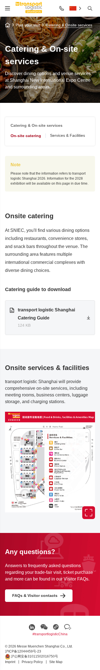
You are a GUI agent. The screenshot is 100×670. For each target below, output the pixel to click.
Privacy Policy (33, 662)
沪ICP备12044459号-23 (23, 651)
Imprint (10, 662)
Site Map (55, 662)
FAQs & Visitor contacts (35, 595)
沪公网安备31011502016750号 (34, 657)
